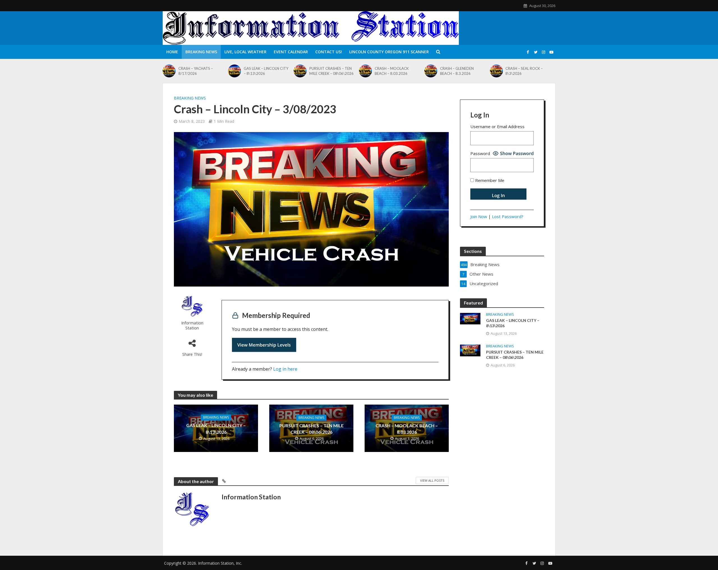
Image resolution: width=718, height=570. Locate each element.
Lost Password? (507, 216)
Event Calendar (291, 51)
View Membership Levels (264, 345)
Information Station (192, 325)
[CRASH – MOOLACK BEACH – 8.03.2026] (365, 70)
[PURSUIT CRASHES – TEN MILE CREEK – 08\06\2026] (300, 70)
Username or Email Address (497, 126)
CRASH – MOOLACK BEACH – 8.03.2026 (392, 71)
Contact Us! (328, 51)
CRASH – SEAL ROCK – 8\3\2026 (524, 71)
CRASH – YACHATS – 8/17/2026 (195, 71)
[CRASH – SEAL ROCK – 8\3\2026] (496, 70)
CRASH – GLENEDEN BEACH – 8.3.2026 (457, 71)
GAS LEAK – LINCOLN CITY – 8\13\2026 (266, 71)
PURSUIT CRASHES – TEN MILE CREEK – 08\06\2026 (331, 71)
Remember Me (489, 180)
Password (480, 153)
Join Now (478, 216)
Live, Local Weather (245, 51)
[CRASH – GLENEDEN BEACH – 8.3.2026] (430, 70)
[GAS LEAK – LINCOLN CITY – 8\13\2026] (234, 70)
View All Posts (432, 480)
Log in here (285, 369)
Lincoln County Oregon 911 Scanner (389, 51)
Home (172, 51)
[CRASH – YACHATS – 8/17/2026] (169, 70)
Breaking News (201, 51)
